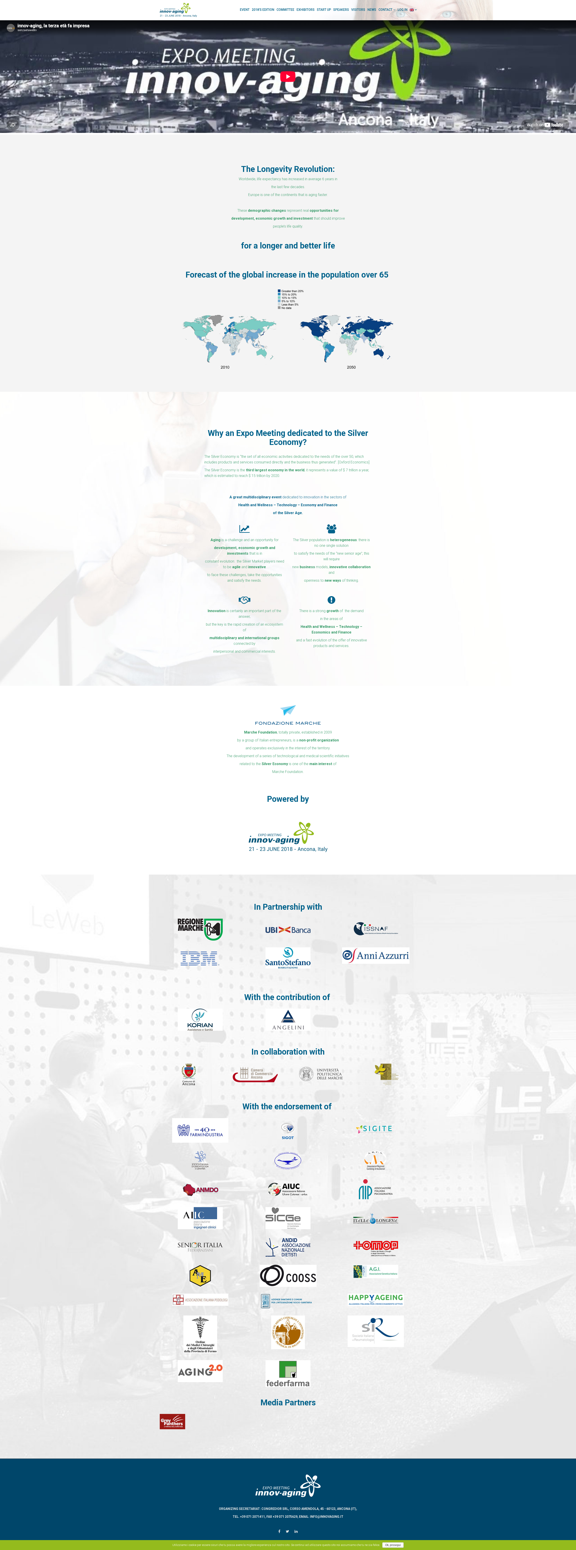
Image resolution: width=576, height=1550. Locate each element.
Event (245, 9)
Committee (285, 9)
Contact (385, 9)
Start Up (324, 9)
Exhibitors (306, 9)
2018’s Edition (263, 9)
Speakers (341, 9)
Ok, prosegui (393, 1545)
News (371, 9)
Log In (402, 9)
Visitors (358, 9)
